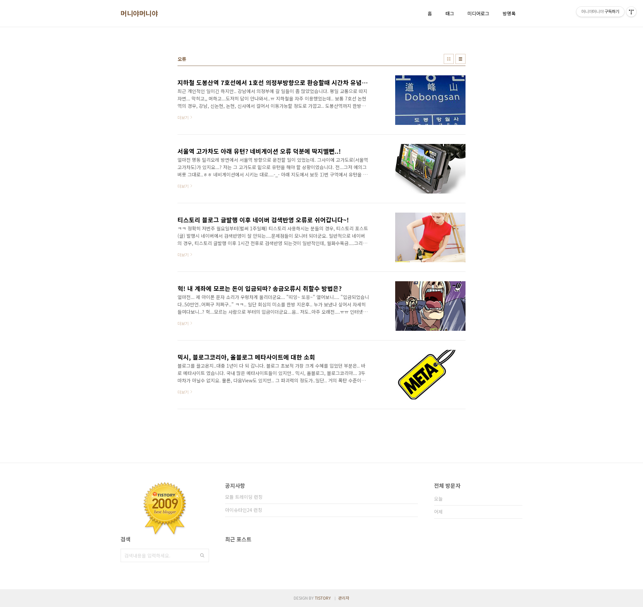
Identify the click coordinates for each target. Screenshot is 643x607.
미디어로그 (478, 13)
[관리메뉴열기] (631, 12)
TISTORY (323, 598)
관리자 (343, 598)
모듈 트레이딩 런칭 (244, 497)
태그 (449, 13)
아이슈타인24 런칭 (243, 510)
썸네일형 (449, 59)
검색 (202, 555)
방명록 (509, 13)
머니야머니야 (139, 13)
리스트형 (460, 59)
